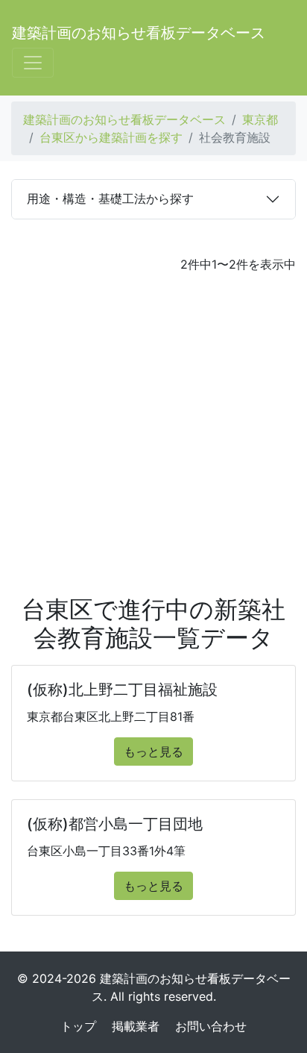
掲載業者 (135, 1026)
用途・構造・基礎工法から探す (110, 198)
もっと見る (153, 751)
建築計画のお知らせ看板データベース (138, 33)
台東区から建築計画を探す (111, 137)
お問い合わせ (211, 1026)
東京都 (260, 119)
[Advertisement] (153, 434)
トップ (78, 1026)
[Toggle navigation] (33, 63)
